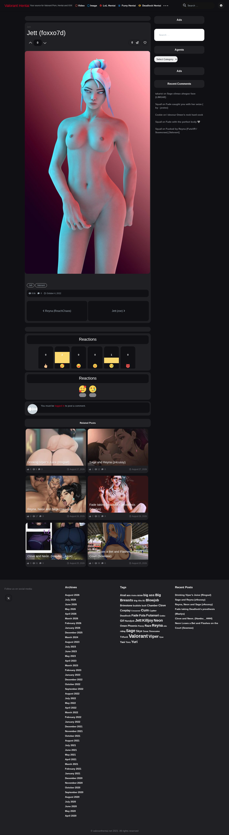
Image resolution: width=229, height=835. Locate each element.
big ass (149, 595)
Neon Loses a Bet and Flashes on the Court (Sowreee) (114, 554)
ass (129, 595)
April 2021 (70, 759)
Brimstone (126, 605)
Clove (162, 605)
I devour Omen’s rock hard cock (185, 114)
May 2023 (70, 656)
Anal (123, 595)
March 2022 (71, 712)
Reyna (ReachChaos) (57, 310)
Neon (158, 620)
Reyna (157, 625)
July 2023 (70, 646)
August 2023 (72, 642)
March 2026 (71, 618)
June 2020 (71, 806)
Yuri (134, 642)
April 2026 (70, 613)
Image (93, 5)
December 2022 (73, 679)
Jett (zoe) (117, 310)
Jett (29, 26)
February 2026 (73, 623)
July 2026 (70, 599)
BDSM (140, 595)
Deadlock (125, 615)
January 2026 (72, 628)
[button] (135, 43)
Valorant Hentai (17, 6)
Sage (130, 631)
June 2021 (71, 750)
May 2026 (70, 609)
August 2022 (72, 693)
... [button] (166, 4)
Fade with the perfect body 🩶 (183, 121)
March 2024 (71, 637)
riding (122, 631)
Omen (123, 625)
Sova (145, 631)
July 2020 (70, 801)
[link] (145, 43)
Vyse (161, 637)
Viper (154, 636)
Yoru (128, 642)
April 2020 (70, 815)
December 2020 (73, 778)
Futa (142, 615)
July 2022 (70, 698)
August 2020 (72, 797)
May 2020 (70, 811)
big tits (138, 600)
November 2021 (74, 731)
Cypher (153, 611)
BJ (143, 601)
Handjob (129, 620)
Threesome (154, 631)
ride (165, 626)
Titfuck (124, 637)
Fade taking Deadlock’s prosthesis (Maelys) (112, 507)
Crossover (135, 611)
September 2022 (74, 689)
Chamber (152, 605)
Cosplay (125, 610)
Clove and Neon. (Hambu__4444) (49, 556)
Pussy (141, 626)
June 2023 (71, 651)
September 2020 (74, 792)
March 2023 (71, 665)
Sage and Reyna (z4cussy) (107, 462)
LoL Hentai (109, 5)
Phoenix (132, 625)
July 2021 (70, 745)
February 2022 (73, 717)
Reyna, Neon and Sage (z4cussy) (49, 509)
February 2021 (73, 768)
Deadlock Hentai (151, 5)
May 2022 (70, 703)
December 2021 (73, 726)
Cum (145, 610)
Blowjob (152, 600)
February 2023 (73, 670)
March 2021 (71, 764)
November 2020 (74, 782)
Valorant (41, 285)
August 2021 (72, 740)
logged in (60, 405)
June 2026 (71, 604)
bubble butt (139, 605)
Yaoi (122, 642)
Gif (122, 620)
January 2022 (72, 721)
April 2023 (70, 660)
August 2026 (72, 595)
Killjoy (147, 620)
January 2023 (72, 674)
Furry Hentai (129, 5)
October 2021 (72, 736)
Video (81, 5)
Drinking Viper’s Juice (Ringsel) (48, 462)
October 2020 (72, 787)
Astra (134, 595)
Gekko (162, 616)
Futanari (152, 615)
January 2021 (72, 773)
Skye (139, 631)
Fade (134, 615)
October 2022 (72, 684)
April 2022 (70, 707)
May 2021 (70, 754)
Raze (148, 625)
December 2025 (73, 632)
